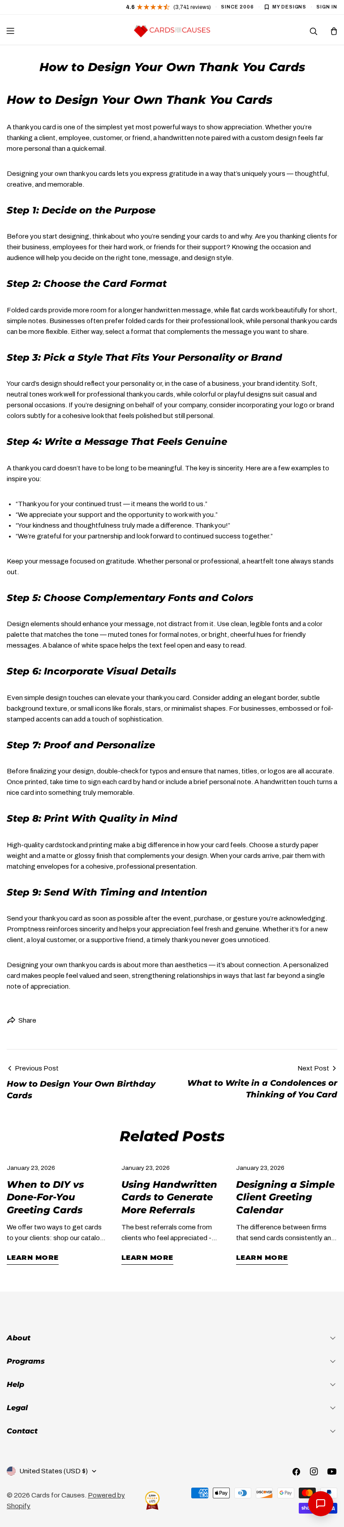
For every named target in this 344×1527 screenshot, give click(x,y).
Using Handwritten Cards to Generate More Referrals (169, 1197)
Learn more (33, 1257)
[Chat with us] (320, 1503)
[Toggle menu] (10, 31)
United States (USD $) (53, 1471)
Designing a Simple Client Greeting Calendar (285, 1197)
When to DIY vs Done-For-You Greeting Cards (45, 1197)
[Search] (313, 31)
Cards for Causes (58, 1495)
